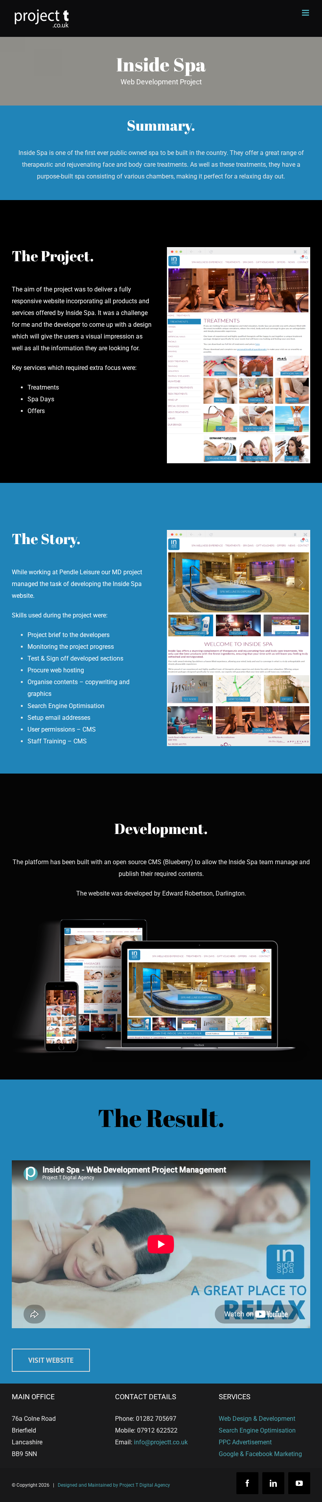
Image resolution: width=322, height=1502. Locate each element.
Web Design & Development (257, 1418)
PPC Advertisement (245, 1442)
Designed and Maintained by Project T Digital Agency (114, 1485)
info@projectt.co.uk (161, 1442)
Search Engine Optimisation (257, 1430)
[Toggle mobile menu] (306, 13)
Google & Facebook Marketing (260, 1454)
